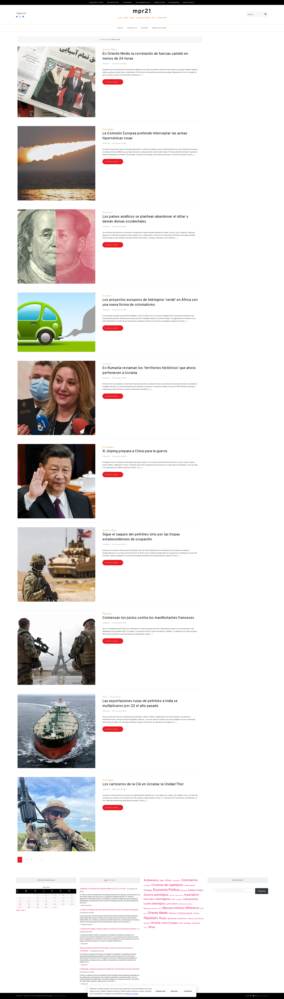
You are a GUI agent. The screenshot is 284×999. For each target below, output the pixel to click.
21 (29, 904)
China (168, 880)
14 (29, 901)
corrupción (147, 885)
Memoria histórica (173, 908)
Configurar (188, 991)
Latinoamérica (190, 899)
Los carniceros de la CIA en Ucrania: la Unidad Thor (143, 784)
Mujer (145, 913)
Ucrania (155, 922)
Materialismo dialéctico (185, 904)
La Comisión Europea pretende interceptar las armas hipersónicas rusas (144, 136)
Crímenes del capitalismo (167, 885)
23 (46, 904)
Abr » (23, 910)
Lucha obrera (172, 903)
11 (63, 898)
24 (55, 904)
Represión (107, 613)
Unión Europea (169, 922)
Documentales (143, 2)
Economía (107, 212)
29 (38, 907)
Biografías (174, 2)
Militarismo (192, 908)
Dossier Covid (96, 2)
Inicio (120, 28)
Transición (159, 2)
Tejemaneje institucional (177, 918)
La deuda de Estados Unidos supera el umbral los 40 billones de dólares (108, 929)
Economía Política (166, 889)
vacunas (196, 922)
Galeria (144, 28)
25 (63, 904)
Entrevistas (113, 2)
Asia (104, 696)
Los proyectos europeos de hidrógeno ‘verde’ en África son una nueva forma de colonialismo (150, 302)
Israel (173, 899)
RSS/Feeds (111, 880)
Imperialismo (191, 894)
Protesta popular (185, 913)
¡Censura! (127, 2)
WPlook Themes (262, 996)
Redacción (106, 63)
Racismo (196, 913)
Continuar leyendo (113, 82)
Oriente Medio (109, 49)
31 (54, 907)
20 (20, 904)
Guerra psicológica (156, 894)
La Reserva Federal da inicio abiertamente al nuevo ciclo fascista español (109, 910)
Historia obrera (179, 895)
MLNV (202, 908)
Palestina (173, 913)
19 (72, 901)
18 (63, 901)
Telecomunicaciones (196, 918)
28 (29, 907)
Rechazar (174, 991)
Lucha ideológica (154, 903)
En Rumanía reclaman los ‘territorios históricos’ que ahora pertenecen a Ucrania (148, 370)
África (151, 927)
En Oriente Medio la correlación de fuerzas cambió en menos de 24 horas (145, 56)
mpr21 (142, 11)
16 (46, 901)
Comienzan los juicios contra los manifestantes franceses (148, 618)
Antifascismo (151, 880)
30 (46, 907)
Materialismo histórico (151, 908)
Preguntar (262, 891)
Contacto (132, 28)
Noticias (106, 363)
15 (37, 901)
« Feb (18, 910)
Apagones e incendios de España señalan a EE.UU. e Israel (103, 889)
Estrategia (107, 129)
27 (20, 907)
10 (54, 898)
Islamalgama (162, 899)
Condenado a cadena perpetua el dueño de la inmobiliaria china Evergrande (109, 969)
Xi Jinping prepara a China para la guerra (134, 451)
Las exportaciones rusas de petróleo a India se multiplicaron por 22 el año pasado (140, 703)
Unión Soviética (184, 923)
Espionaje (183, 890)
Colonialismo (176, 880)
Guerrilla (171, 895)
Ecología (106, 295)
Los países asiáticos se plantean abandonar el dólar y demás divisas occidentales (145, 219)
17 (54, 901)
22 (38, 904)
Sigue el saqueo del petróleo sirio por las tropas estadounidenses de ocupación (141, 537)
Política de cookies (59, 996)
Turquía (147, 923)
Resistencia (189, 2)
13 (20, 901)
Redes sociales (159, 28)
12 (72, 898)
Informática (149, 899)
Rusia (162, 918)
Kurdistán (179, 899)
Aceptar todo (161, 991)
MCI (160, 908)
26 (72, 904)
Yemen (145, 927)
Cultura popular (189, 885)
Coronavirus (189, 880)
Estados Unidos (195, 890)
